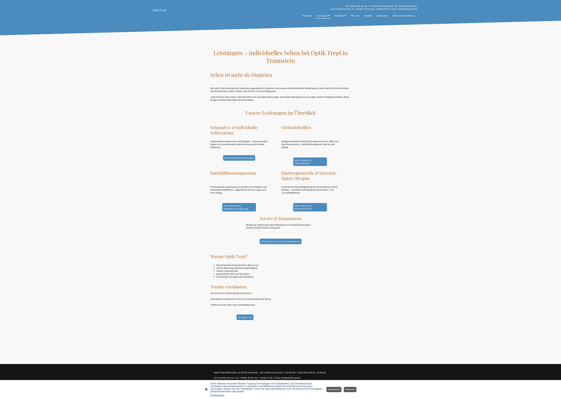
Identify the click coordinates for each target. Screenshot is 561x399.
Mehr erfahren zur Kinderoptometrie (303, 207)
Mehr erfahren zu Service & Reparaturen (280, 241)
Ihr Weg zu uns (245, 317)
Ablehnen (350, 389)
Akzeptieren (334, 389)
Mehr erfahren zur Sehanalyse (239, 157)
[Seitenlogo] (165, 14)
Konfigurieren (217, 395)
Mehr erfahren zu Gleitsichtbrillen (303, 162)
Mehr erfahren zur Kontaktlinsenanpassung (236, 207)
